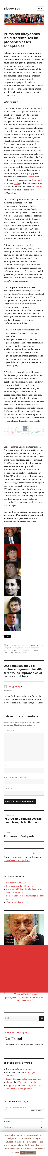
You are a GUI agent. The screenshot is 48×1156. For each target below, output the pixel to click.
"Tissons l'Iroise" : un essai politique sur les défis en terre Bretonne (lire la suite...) (24, 997)
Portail (7, 1121)
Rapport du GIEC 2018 (16, 883)
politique (7, 650)
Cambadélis (36, 186)
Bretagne (8, 1127)
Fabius (17, 183)
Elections (39, 645)
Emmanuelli (37, 180)
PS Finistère (15, 653)
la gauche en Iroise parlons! (17, 860)
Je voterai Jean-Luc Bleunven (19, 886)
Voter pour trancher (26, 1069)
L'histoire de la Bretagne (15, 1032)
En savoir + (30, 1152)
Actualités (31, 645)
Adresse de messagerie (16, 777)
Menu (40, 8)
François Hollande (10, 648)
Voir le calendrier (36, 1111)
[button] (5, 1110)
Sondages (26, 650)
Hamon (31, 177)
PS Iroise (24, 653)
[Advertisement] (24, 969)
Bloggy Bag (12, 8)
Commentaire (10, 731)
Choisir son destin (15, 902)
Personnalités (34, 648)
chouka (9, 1082)
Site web (8, 789)
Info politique (23, 648)
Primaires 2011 (16, 650)
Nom (7, 766)
